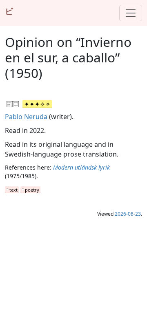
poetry (32, 190)
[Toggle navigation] (130, 13)
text (13, 190)
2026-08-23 (128, 213)
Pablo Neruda (26, 116)
